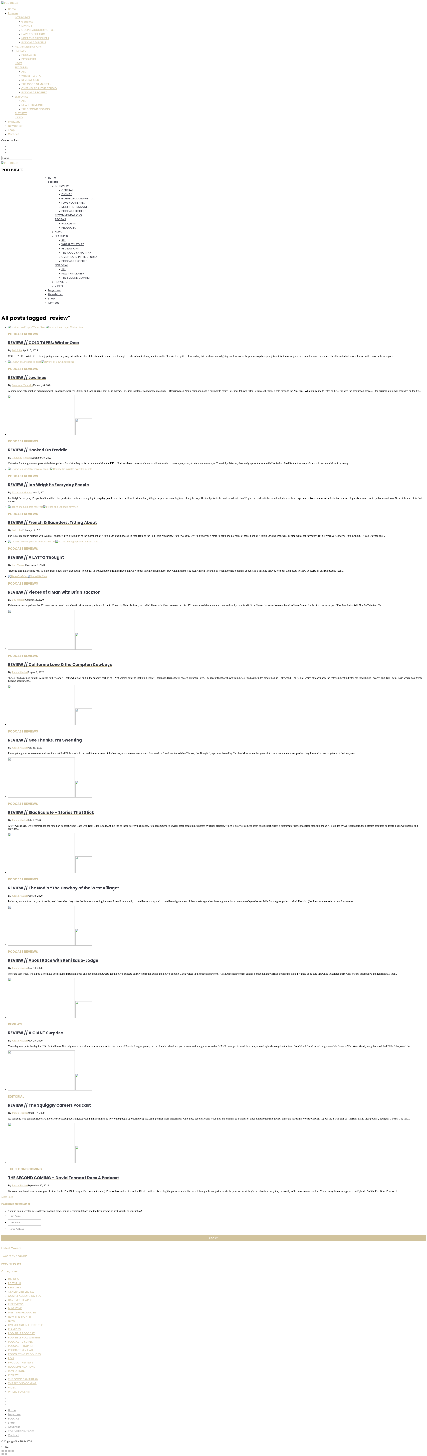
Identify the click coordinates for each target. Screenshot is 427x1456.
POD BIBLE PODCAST (21, 1333)
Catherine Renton (21, 457)
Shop (11, 130)
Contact (13, 134)
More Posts (7, 1196)
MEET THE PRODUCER (35, 38)
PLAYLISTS (21, 113)
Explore (13, 13)
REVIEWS (20, 51)
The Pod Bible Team (21, 1431)
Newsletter (15, 126)
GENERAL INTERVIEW (21, 1292)
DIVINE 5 (26, 26)
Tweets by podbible (14, 1256)
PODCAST (14, 1418)
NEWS (18, 63)
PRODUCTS (28, 59)
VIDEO (19, 117)
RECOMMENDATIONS (28, 47)
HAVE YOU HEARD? (33, 34)
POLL (11, 1358)
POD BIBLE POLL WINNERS (24, 1337)
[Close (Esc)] (2, 1450)
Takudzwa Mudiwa (22, 492)
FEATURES (21, 67)
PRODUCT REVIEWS (20, 1362)
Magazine (14, 122)
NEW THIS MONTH (32, 105)
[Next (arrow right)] (6, 1453)
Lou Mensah (18, 565)
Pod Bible (17, 350)
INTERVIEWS (22, 17)
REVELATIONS (30, 80)
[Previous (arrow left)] (2, 1453)
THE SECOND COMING (35, 109)
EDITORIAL (21, 97)
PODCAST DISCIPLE (33, 42)
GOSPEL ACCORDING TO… (38, 30)
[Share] (6, 1450)
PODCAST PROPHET (34, 92)
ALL (23, 72)
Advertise (14, 1427)
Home (12, 9)
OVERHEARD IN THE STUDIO (39, 88)
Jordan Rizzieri (20, 672)
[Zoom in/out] (12, 1450)
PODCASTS (28, 55)
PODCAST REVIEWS (20, 1350)
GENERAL (27, 22)
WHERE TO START (32, 76)
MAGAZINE (15, 1308)
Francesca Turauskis (22, 385)
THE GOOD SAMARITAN (36, 84)
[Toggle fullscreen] (9, 1450)
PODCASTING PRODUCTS (24, 1354)
